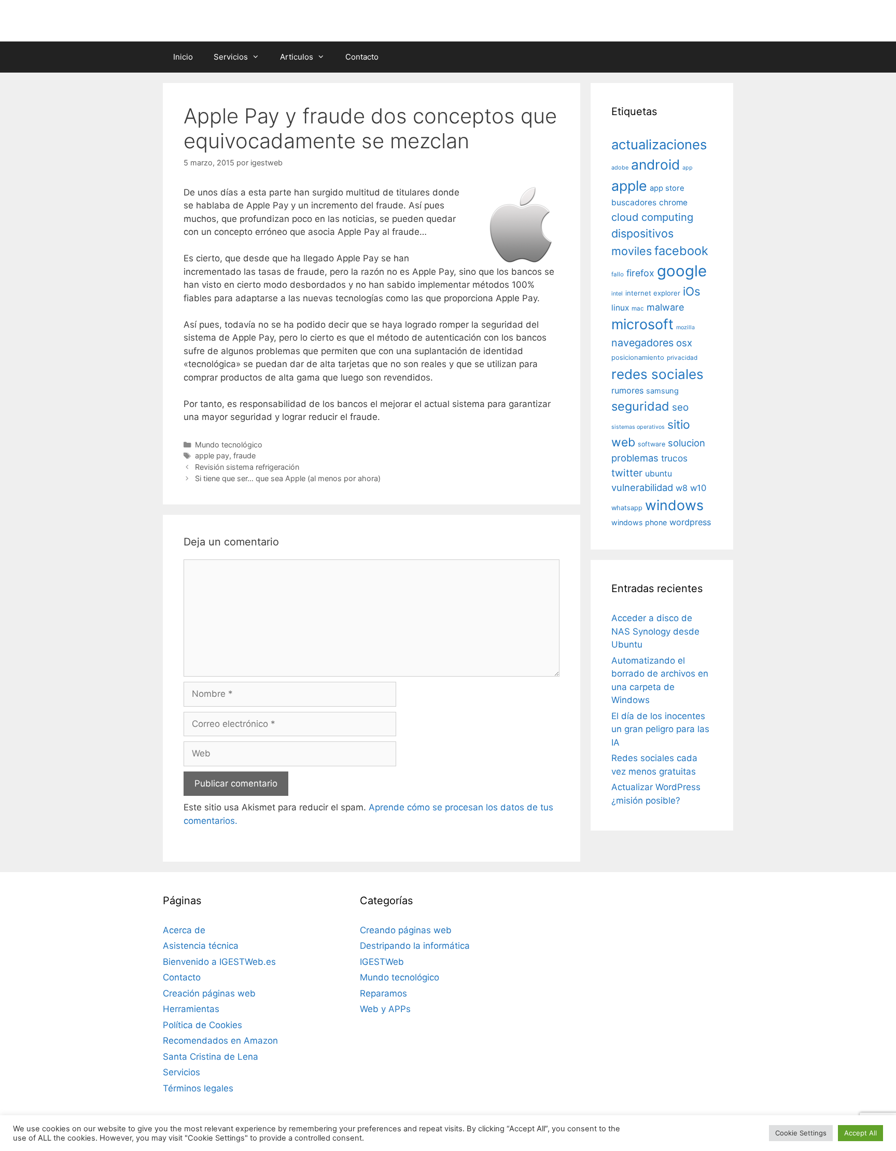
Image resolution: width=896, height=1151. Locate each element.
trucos (674, 458)
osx (684, 342)
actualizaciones (659, 144)
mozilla (685, 327)
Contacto (362, 57)
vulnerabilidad (642, 487)
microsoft (642, 324)
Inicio (183, 57)
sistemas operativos (638, 427)
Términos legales (198, 1088)
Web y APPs (385, 1009)
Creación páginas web (209, 993)
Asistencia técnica (201, 946)
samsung (662, 391)
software (651, 444)
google (682, 271)
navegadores (642, 342)
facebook (681, 250)
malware (665, 307)
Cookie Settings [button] (801, 1133)
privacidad (682, 357)
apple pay (212, 455)
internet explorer (652, 293)
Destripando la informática (415, 946)
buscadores (633, 202)
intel (617, 293)
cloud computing (652, 217)
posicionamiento (637, 357)
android (655, 164)
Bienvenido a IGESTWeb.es (219, 962)
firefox (640, 273)
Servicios (231, 57)
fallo (617, 274)
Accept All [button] (860, 1133)
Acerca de (184, 930)
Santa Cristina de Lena (210, 1056)
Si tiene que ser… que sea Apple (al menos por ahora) (288, 478)
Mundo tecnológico (228, 444)
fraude (244, 455)
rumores (627, 390)
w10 (698, 488)
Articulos (296, 57)
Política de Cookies (202, 1025)
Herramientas (191, 1009)
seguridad (640, 406)
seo (680, 407)
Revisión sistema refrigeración (247, 466)
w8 (682, 488)
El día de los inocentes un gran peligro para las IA (660, 729)
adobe (619, 167)
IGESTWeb (382, 962)
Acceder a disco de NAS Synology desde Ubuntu (655, 631)
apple (629, 185)
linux (620, 308)
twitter (626, 473)
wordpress (690, 522)
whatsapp (626, 508)
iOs (692, 291)
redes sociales (657, 374)
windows (674, 505)
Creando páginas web (406, 930)
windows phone (639, 522)
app (687, 167)
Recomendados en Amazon (220, 1040)
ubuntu (658, 474)
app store (667, 188)
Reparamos (383, 993)
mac (638, 308)
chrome (673, 202)
